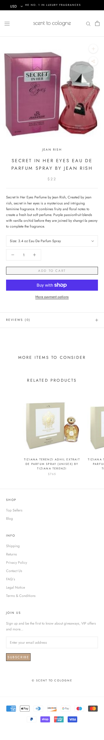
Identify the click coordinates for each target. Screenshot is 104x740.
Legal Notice (15, 587)
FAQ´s (10, 579)
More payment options (52, 296)
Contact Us (14, 570)
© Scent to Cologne (52, 680)
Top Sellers (14, 510)
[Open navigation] (7, 23)
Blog (9, 518)
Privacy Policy (16, 562)
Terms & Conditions (21, 595)
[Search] (88, 23)
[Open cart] (97, 23)
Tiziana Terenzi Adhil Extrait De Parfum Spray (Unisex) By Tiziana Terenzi (52, 463)
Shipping (13, 545)
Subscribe (18, 657)
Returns (11, 554)
